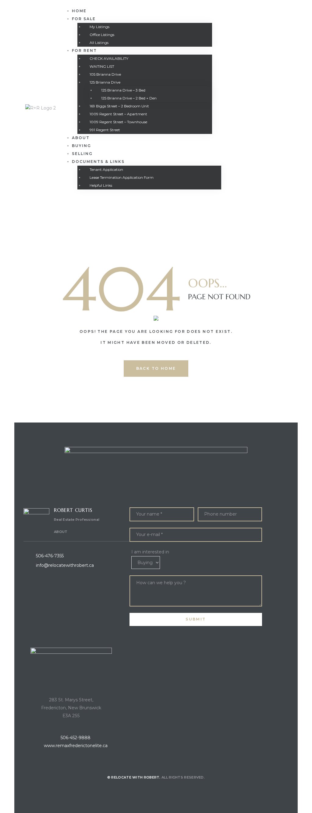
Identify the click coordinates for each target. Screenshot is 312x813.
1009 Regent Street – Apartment (118, 114)
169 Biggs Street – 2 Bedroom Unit (119, 106)
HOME (79, 11)
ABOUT (61, 532)
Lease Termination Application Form (122, 177)
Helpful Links (101, 185)
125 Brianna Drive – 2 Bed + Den (129, 98)
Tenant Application (106, 169)
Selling (82, 153)
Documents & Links (98, 161)
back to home (156, 368)
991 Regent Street (105, 130)
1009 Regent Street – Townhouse (118, 122)
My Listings (99, 26)
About (81, 137)
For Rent (84, 50)
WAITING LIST (102, 66)
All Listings (99, 42)
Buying (81, 145)
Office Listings (102, 34)
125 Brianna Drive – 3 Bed (123, 90)
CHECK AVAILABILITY (109, 58)
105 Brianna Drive (105, 74)
